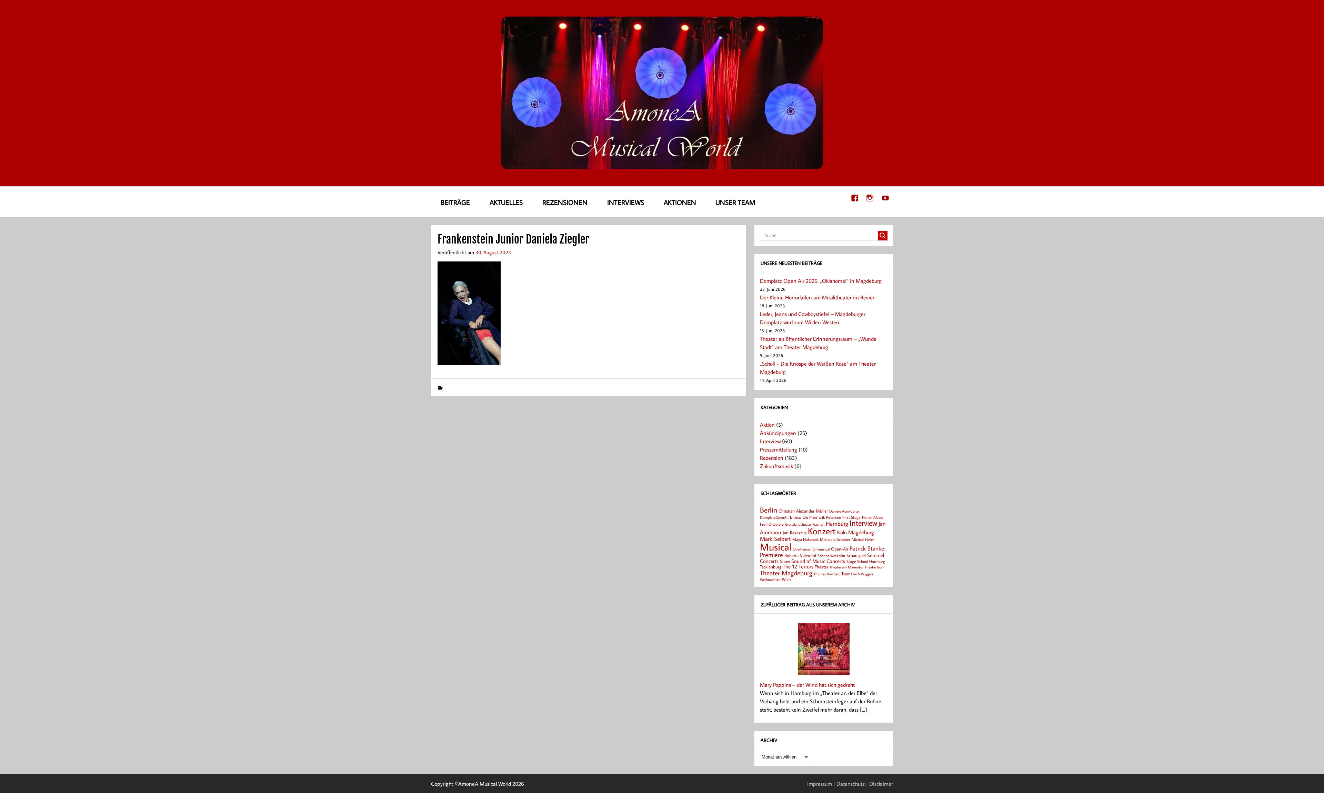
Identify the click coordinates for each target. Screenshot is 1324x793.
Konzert (822, 531)
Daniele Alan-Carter (844, 511)
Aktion (767, 424)
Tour (845, 573)
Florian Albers (872, 517)
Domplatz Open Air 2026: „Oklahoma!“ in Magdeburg (821, 280)
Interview (770, 441)
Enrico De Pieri (803, 517)
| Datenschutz (849, 783)
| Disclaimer (879, 783)
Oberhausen (802, 549)
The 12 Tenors (798, 566)
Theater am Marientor (846, 567)
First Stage (851, 517)
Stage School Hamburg (865, 561)
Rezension (771, 457)
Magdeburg (861, 532)
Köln (842, 532)
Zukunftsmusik (776, 466)
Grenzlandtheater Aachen (804, 524)
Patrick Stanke (867, 548)
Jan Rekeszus (794, 532)
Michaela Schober (835, 539)
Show (785, 561)
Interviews (625, 202)
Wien (786, 579)
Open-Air (839, 549)
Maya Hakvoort (805, 539)
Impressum (819, 783)
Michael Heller (863, 539)
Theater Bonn (875, 566)
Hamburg (837, 523)
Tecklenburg (770, 566)
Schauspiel (856, 555)
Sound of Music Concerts (818, 560)
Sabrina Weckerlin (831, 555)
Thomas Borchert (827, 573)
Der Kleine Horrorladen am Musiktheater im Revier (817, 297)
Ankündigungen (778, 432)
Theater (821, 566)
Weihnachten (770, 579)
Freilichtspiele (772, 524)
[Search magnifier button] (882, 235)
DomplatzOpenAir (774, 517)
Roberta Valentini (800, 555)
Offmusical (821, 549)
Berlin (768, 510)
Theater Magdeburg (786, 572)
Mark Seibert (775, 539)
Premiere (771, 555)
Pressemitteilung (778, 449)
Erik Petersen (830, 517)
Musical (775, 546)
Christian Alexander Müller (803, 511)
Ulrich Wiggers (862, 574)
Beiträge (455, 202)
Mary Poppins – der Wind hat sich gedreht (807, 684)
